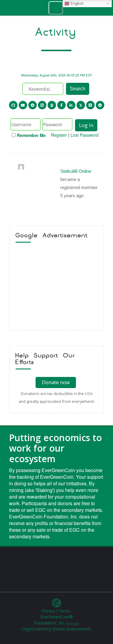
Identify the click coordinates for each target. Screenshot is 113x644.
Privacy (48, 611)
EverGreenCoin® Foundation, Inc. (56, 620)
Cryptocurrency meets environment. (57, 629)
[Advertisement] (56, 287)
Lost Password (85, 135)
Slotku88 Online (75, 171)
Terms (65, 611)
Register (59, 135)
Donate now (56, 382)
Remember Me (31, 135)
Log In (86, 125)
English (76, 3)
